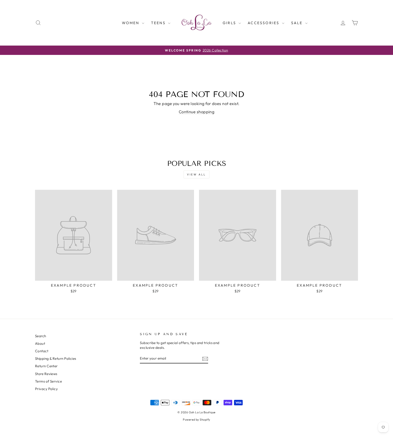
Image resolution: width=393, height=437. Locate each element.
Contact (41, 351)
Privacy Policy (46, 389)
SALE (297, 23)
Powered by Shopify (196, 419)
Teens (159, 23)
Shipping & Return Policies (55, 358)
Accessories (264, 23)
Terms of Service (48, 381)
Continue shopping (196, 111)
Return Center (46, 366)
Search (40, 336)
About (40, 343)
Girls (230, 23)
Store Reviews (46, 374)
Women (131, 23)
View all (196, 174)
